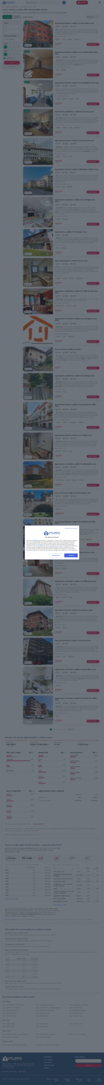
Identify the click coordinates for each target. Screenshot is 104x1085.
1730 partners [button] (35, 540)
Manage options (56, 555)
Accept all (71, 555)
